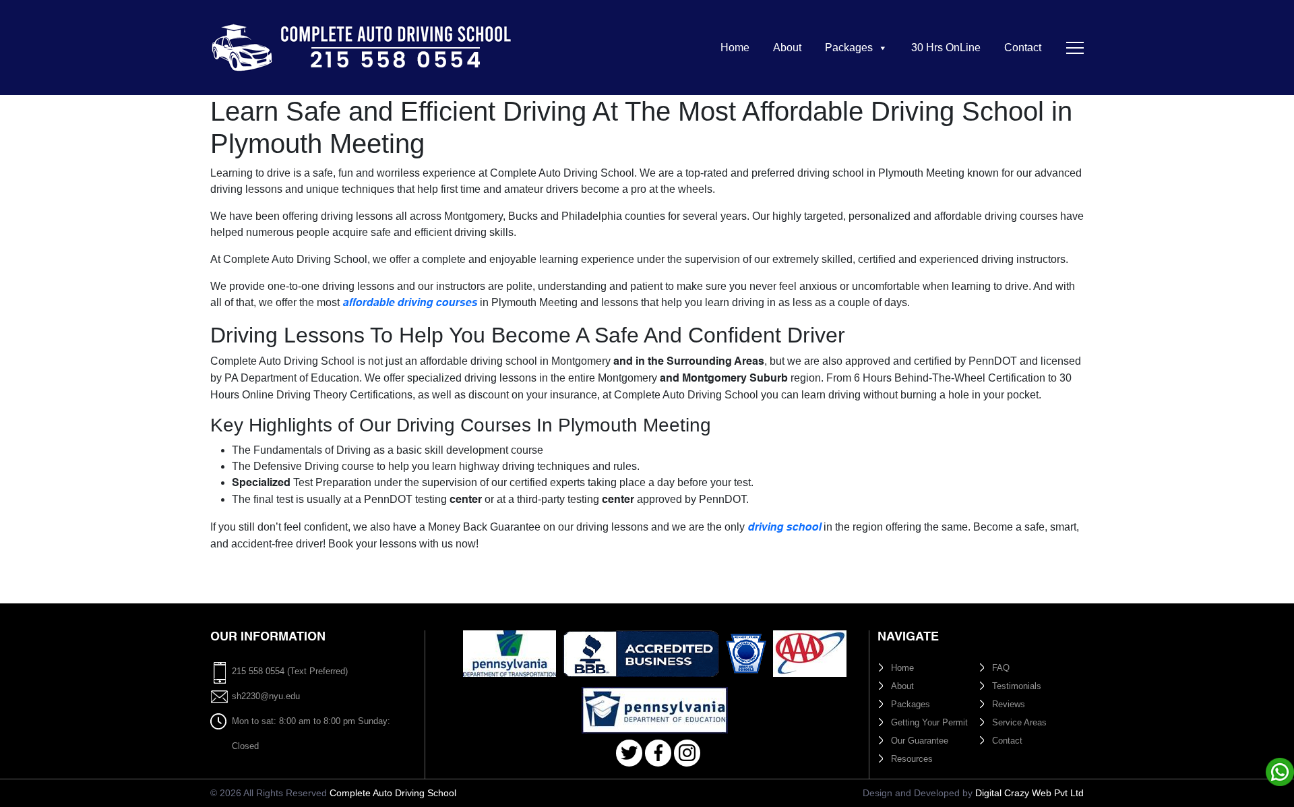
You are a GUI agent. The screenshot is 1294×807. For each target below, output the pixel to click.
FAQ (1001, 668)
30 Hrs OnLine (946, 47)
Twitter (629, 753)
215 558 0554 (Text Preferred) (290, 671)
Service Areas (1019, 722)
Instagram (687, 753)
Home (734, 47)
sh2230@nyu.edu (266, 696)
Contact (1022, 47)
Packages (849, 47)
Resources (912, 759)
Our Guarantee (919, 741)
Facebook (658, 753)
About (787, 47)
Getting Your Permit (929, 722)
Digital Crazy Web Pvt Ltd (1029, 792)
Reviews (1008, 704)
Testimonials (1016, 686)
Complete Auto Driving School (393, 792)
